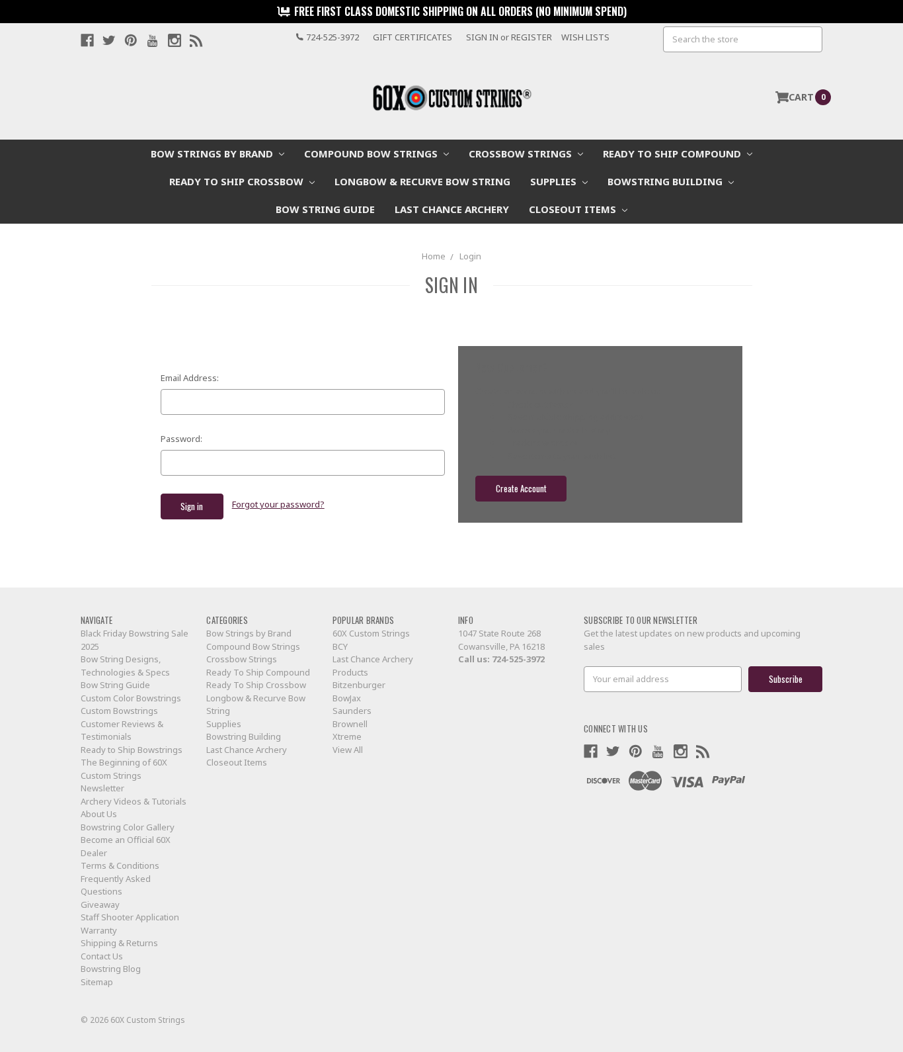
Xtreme (347, 736)
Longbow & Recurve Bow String (422, 181)
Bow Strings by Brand (213, 153)
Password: (181, 439)
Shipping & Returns (119, 943)
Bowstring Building (666, 181)
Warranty (99, 930)
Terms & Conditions (120, 865)
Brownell (350, 724)
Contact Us (102, 956)
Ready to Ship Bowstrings (131, 750)
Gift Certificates (412, 37)
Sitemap (97, 982)
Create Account (521, 488)
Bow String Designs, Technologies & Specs (125, 665)
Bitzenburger (359, 685)
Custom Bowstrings (119, 711)
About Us (99, 814)
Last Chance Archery (452, 209)
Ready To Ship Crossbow (237, 181)
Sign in (482, 37)
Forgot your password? (278, 504)
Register (531, 37)
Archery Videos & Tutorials (133, 801)
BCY (340, 646)
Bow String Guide (325, 209)
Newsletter (102, 788)
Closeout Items (574, 209)
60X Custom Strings (371, 633)
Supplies (554, 181)
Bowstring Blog (111, 969)
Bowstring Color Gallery (128, 827)
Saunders (352, 711)
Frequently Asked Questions (116, 885)
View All (348, 750)
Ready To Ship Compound (673, 153)
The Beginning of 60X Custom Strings (124, 768)
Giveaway (100, 904)
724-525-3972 (518, 659)
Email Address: (190, 378)
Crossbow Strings (521, 153)
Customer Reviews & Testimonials (122, 730)
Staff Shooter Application (130, 917)
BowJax (347, 698)
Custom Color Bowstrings (131, 698)
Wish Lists (585, 37)
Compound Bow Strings (372, 153)
